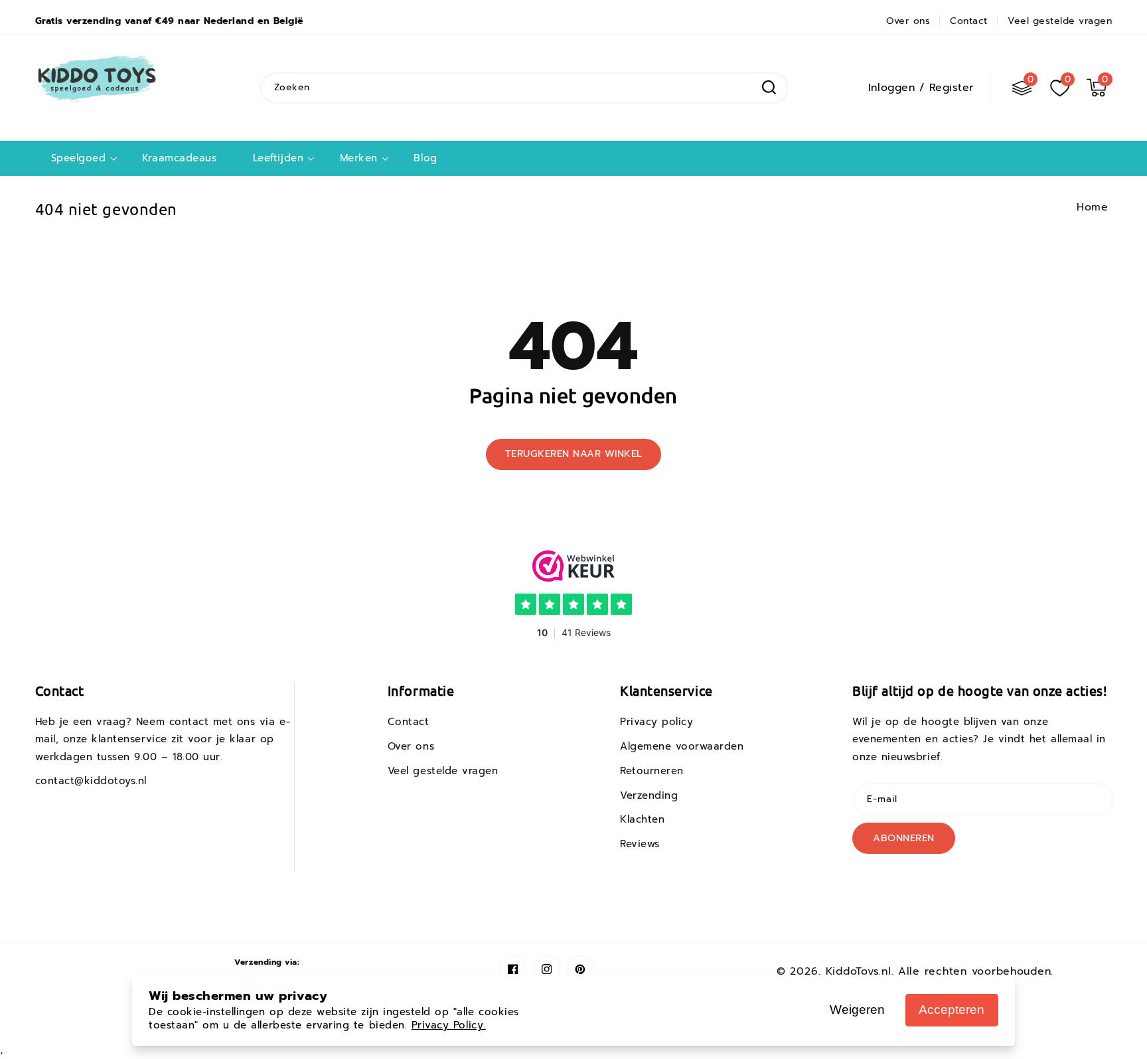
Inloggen (891, 88)
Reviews (640, 844)
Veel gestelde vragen (443, 771)
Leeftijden (278, 158)
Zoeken (769, 87)
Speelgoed (78, 158)
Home (1092, 207)
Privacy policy (656, 721)
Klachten (642, 819)
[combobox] (524, 88)
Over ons (411, 746)
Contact (408, 721)
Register (951, 88)
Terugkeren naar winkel (574, 453)
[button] (1096, 87)
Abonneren (904, 838)
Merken (359, 158)
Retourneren (652, 771)
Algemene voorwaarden (682, 746)
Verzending (649, 795)
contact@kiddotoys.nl (91, 781)
